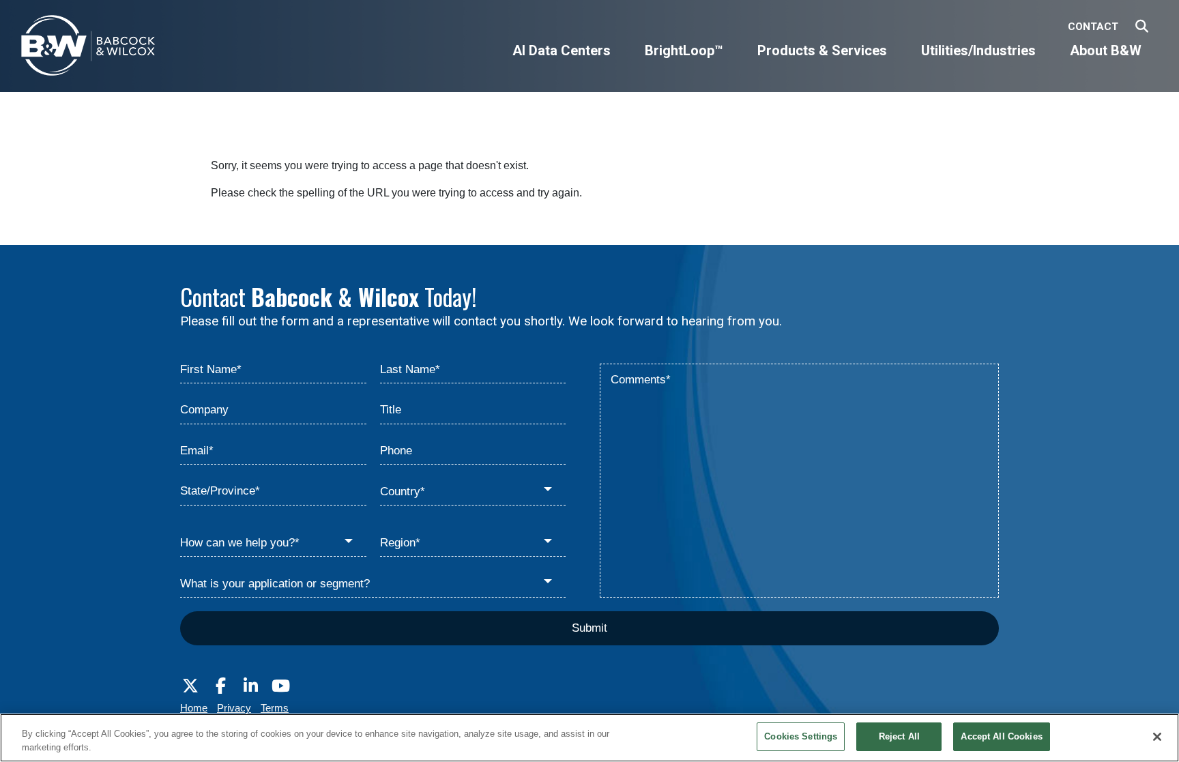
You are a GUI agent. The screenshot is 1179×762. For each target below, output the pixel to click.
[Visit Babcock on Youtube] (280, 686)
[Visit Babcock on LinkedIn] (250, 686)
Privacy (234, 708)
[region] (589, 738)
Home (193, 708)
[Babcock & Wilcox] (88, 49)
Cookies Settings (800, 736)
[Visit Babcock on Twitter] (190, 686)
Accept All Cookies (1001, 736)
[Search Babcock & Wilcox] (1141, 26)
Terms (275, 708)
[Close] (1157, 737)
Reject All (899, 736)
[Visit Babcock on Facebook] (220, 686)
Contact (1093, 26)
